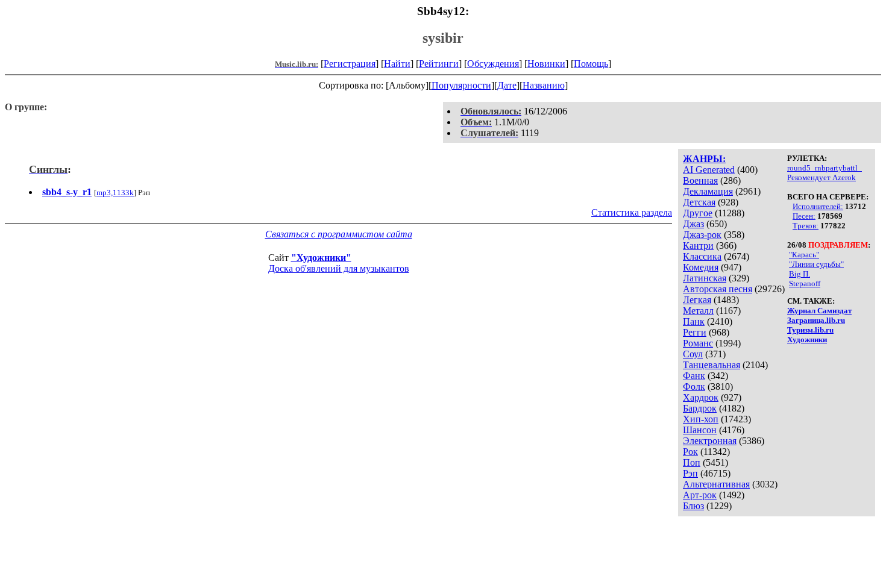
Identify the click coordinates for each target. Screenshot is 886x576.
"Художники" (321, 257)
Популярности (461, 85)
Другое (697, 213)
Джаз (693, 224)
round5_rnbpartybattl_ (824, 167)
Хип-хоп (700, 419)
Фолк (694, 386)
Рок (690, 451)
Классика (702, 256)
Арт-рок (700, 495)
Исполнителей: (818, 206)
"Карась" (804, 254)
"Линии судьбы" (816, 264)
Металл (698, 310)
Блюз (693, 506)
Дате (507, 85)
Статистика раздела (631, 212)
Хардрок (700, 397)
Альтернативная (716, 484)
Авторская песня (717, 289)
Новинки (546, 63)
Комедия (700, 267)
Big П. (799, 273)
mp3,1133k (115, 192)
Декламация (708, 191)
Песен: (804, 216)
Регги (694, 332)
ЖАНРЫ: (704, 159)
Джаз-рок (702, 235)
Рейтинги (439, 63)
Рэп (690, 473)
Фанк (694, 376)
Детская (699, 202)
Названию (544, 85)
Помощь (591, 63)
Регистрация (349, 63)
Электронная (710, 441)
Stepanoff (804, 283)
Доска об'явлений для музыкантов (338, 268)
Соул (693, 354)
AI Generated (709, 169)
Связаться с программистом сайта (338, 234)
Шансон (700, 430)
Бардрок (700, 408)
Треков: (805, 225)
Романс (698, 343)
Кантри (698, 245)
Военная (700, 180)
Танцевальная (711, 365)
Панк (694, 321)
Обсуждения (493, 63)
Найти (397, 63)
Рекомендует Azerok (821, 177)
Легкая (697, 300)
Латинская (704, 278)
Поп (691, 462)
